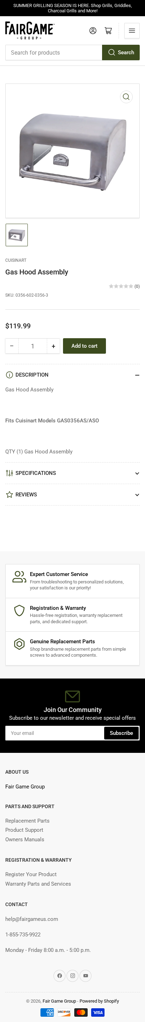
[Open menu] (132, 30)
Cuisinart (15, 260)
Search (126, 52)
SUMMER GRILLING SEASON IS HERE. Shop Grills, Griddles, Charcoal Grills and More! (72, 8)
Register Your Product (31, 874)
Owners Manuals (24, 839)
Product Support (24, 830)
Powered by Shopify (99, 1001)
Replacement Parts (27, 821)
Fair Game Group (25, 786)
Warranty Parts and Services (38, 884)
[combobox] (72, 52)
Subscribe (121, 733)
